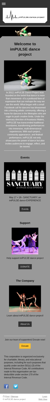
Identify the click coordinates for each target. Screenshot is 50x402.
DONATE (25, 267)
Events (25, 209)
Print (7, 396)
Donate (25, 346)
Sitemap (14, 396)
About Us (25, 324)
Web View (42, 399)
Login (44, 396)
